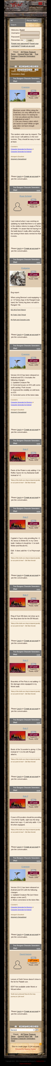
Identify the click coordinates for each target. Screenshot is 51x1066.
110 (36, 66)
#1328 (38, 654)
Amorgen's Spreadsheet (18, 159)
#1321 (38, 81)
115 (30, 70)
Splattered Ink (40, 1061)
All (12, 20)
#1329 (38, 722)
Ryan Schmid (25, 196)
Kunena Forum (30, 1049)
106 (21, 66)
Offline (33, 91)
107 (25, 66)
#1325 (38, 443)
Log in (19, 176)
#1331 (38, 861)
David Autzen (25, 954)
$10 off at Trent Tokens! (18, 310)
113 (23, 70)
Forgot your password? (20, 43)
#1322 (38, 190)
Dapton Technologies (25, 1063)
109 (32, 66)
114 (27, 70)
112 (19, 70)
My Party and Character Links (20, 320)
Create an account (28, 46)
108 (29, 66)
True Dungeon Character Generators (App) (24, 56)
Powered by (19, 1049)
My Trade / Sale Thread (18, 315)
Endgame (25, 268)
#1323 (38, 262)
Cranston (25, 87)
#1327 (38, 589)
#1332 (38, 948)
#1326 (38, 511)
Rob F (25, 449)
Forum (16, 52)
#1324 (38, 348)
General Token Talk (25, 54)
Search (13, 25)
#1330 (38, 790)
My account (25, 14)
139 (36, 70)
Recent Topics (32, 20)
